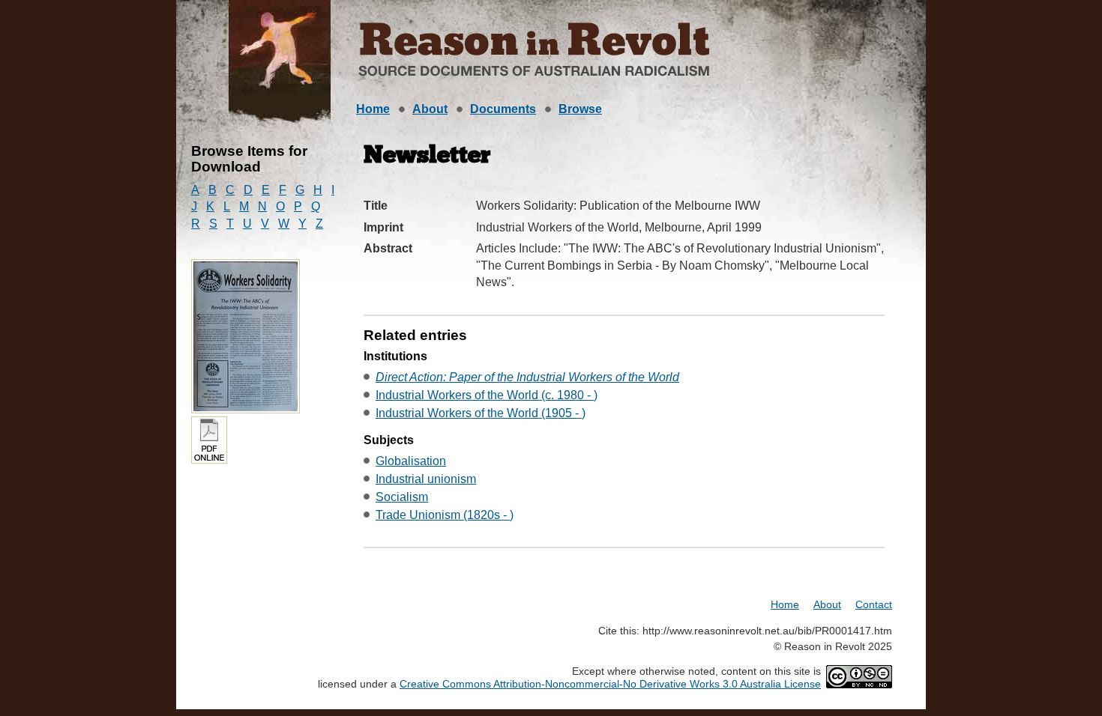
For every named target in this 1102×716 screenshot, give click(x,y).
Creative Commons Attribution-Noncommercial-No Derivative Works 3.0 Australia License (610, 684)
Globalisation (411, 461)
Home (373, 109)
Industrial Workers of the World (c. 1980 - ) (486, 395)
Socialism (402, 497)
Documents (503, 109)
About (430, 109)
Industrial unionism (426, 479)
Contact (873, 604)
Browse (580, 109)
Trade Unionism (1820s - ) (445, 515)
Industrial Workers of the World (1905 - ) (480, 413)
